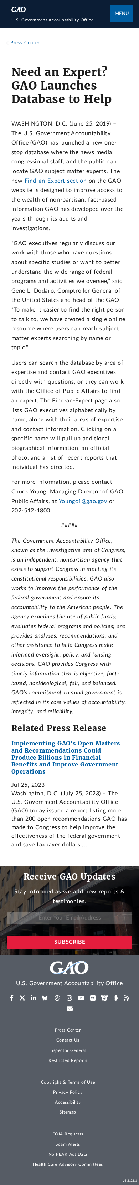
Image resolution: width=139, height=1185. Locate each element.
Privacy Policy (67, 1092)
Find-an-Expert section (56, 181)
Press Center (68, 1030)
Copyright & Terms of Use (68, 1082)
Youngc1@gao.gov (83, 501)
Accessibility (68, 1102)
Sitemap (68, 1112)
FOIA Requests (67, 1134)
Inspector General (67, 1050)
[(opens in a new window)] (12, 998)
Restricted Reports (67, 1060)
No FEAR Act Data (67, 1154)
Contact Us (68, 1040)
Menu (122, 13)
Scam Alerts (68, 1144)
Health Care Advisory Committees (68, 1164)
